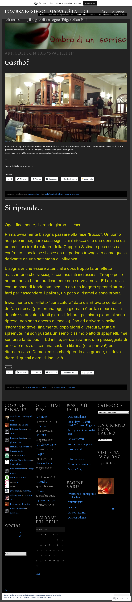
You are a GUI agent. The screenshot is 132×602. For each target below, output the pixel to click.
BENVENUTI (81, 15)
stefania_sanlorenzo (19, 446)
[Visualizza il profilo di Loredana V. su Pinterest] (19, 537)
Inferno (41, 426)
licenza (92, 15)
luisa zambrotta (17, 429)
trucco (63, 387)
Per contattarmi (105, 15)
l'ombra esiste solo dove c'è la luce (47, 12)
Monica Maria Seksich (20, 459)
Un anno (26, 424)
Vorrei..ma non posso (80, 444)
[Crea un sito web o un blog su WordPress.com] (6, 590)
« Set (38, 573)
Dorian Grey (75, 469)
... (69, 454)
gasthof (47, 194)
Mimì (12, 477)
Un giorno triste (46, 445)
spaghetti (53, 194)
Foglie (40, 454)
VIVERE (42, 435)
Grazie (40, 491)
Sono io (22, 455)
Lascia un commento (72, 194)
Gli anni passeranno (79, 464)
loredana (14, 424)
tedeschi (60, 194)
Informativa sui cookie (44, 597)
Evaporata (15, 490)
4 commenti (71, 387)
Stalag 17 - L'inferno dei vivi (81, 432)
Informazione (76, 459)
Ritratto (22, 477)
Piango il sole (16, 464)
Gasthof (17, 62)
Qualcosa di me (120, 15)
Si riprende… (23, 208)
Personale (31, 194)
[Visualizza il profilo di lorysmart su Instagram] (19, 533)
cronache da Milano (34, 387)
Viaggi (37, 194)
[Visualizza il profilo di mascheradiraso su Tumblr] (19, 541)
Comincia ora (90, 3)
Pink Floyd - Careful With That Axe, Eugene (81, 423)
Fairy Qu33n (16, 495)
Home (41, 15)
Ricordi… (27, 490)
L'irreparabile (75, 449)
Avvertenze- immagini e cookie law (60, 15)
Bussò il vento (16, 450)
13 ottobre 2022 (46, 500)
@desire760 (15, 416)
